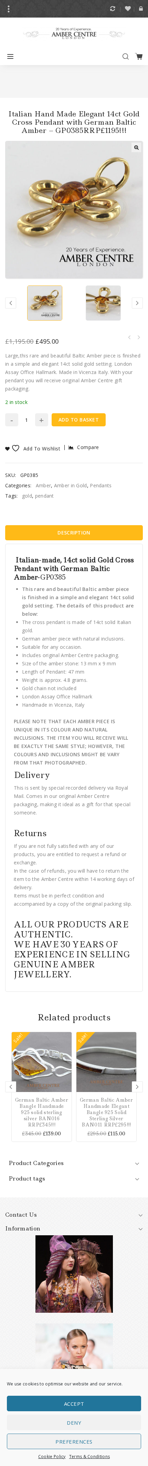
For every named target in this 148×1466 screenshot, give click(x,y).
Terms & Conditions (89, 1456)
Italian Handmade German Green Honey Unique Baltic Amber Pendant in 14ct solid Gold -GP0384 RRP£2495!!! (138, 337)
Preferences (74, 1441)
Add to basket (79, 419)
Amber (43, 485)
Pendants (101, 485)
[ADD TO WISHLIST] (66, 1057)
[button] (136, 147)
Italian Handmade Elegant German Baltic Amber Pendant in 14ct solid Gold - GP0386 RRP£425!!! (129, 337)
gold (27, 495)
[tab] (74, 532)
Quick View (66, 1067)
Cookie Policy (52, 1456)
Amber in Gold (70, 485)
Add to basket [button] (66, 1037)
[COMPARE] (66, 1047)
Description (73, 532)
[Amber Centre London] (74, 33)
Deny (74, 1422)
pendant (44, 495)
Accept (74, 1403)
